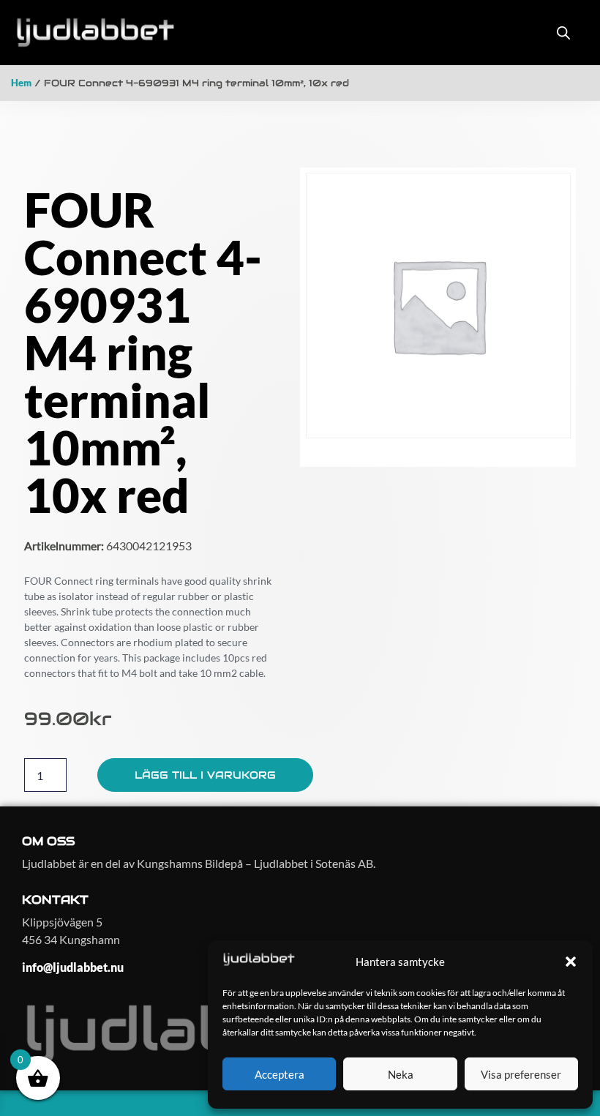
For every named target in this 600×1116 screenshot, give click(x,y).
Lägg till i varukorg (205, 775)
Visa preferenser (521, 1074)
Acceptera (279, 1074)
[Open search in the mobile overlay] (563, 32)
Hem (21, 83)
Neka (400, 1074)
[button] (570, 961)
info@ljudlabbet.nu (73, 967)
